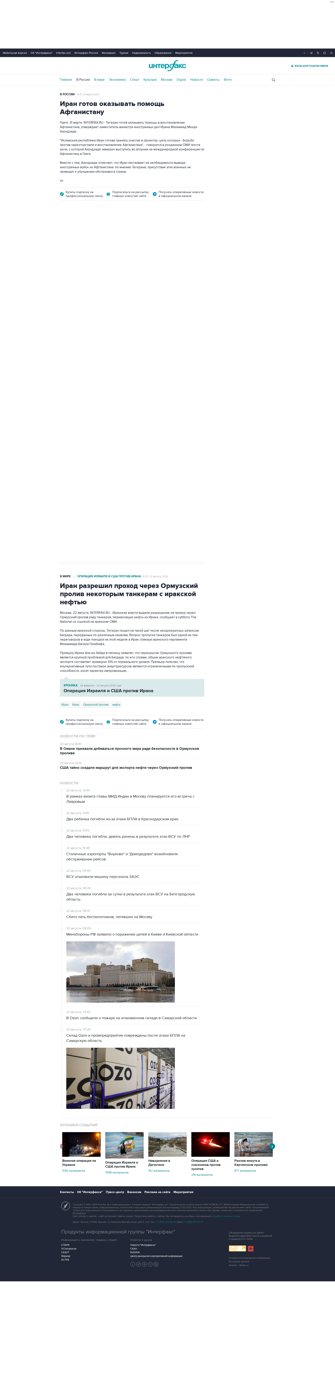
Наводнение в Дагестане (159, 1163)
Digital (181, 80)
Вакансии (134, 1192)
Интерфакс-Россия (86, 53)
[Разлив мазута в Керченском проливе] (253, 1156)
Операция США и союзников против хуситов (206, 1165)
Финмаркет (109, 53)
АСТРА (65, 1259)
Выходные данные (239, 1261)
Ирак (75, 704)
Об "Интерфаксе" (42, 53)
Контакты (67, 1192)
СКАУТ (65, 1252)
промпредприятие (114, 430)
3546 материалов (117, 1172)
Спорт (134, 80)
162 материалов (158, 1170)
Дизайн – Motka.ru (239, 1265)
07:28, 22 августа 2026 (145, 228)
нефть (116, 704)
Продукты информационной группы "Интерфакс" (118, 1232)
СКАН (133, 1248)
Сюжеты (213, 80)
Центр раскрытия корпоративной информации (156, 1256)
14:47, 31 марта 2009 (88, 94)
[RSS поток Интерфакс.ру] (150, 1264)
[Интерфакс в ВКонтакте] (144, 1264)
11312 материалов (73, 1170)
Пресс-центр (115, 1192)
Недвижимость (141, 53)
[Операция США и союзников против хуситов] (210, 1156)
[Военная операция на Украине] (81, 1156)
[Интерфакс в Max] (156, 1264)
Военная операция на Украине (106, 228)
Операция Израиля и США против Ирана (109, 576)
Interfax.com (63, 53)
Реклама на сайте (157, 1192)
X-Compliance (68, 1248)
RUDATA (135, 1252)
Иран (64, 704)
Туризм (123, 53)
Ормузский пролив (95, 704)
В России (83, 80)
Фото (228, 80)
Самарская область (74, 430)
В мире (99, 80)
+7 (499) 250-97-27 (193, 1222)
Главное (66, 80)
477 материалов (245, 1170)
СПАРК (65, 1245)
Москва (166, 80)
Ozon (95, 430)
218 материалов (201, 1175)
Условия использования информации (249, 1258)
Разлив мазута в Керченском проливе (251, 1163)
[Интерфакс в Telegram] (138, 1264)
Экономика (117, 80)
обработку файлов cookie (226, 1216)
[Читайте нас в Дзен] (132, 1264)
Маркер (65, 1256)
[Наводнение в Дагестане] (167, 1156)
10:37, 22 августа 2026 (155, 576)
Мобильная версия (15, 53)
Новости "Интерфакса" (143, 1245)
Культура (150, 80)
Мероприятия (184, 53)
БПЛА (134, 430)
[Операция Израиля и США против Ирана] (124, 1157)
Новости (196, 80)
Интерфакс (167, 65)
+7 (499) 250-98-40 (166, 1222)
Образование (163, 53)
